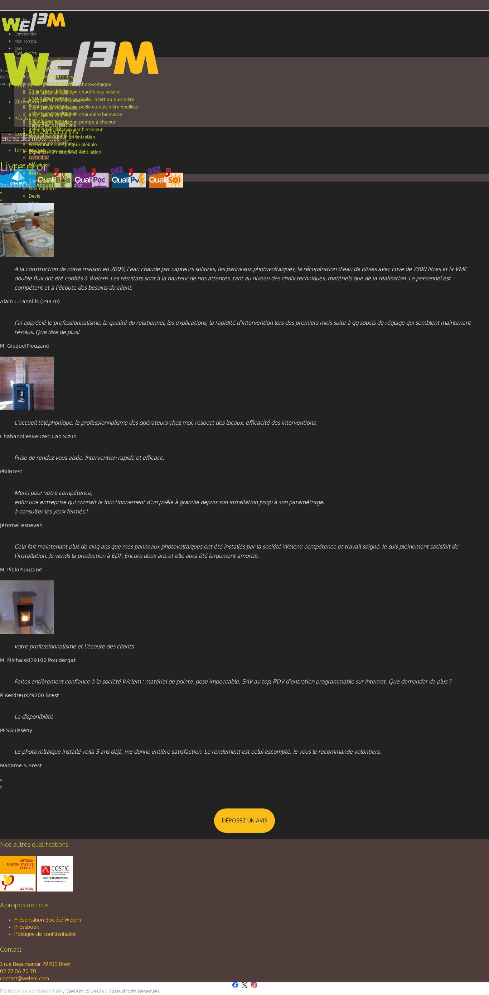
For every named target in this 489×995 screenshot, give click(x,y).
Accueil (45, 185)
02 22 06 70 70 (18, 971)
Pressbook (26, 927)
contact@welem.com (24, 978)
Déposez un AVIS (244, 820)
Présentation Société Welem (47, 920)
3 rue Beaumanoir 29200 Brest (35, 964)
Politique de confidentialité (45, 934)
